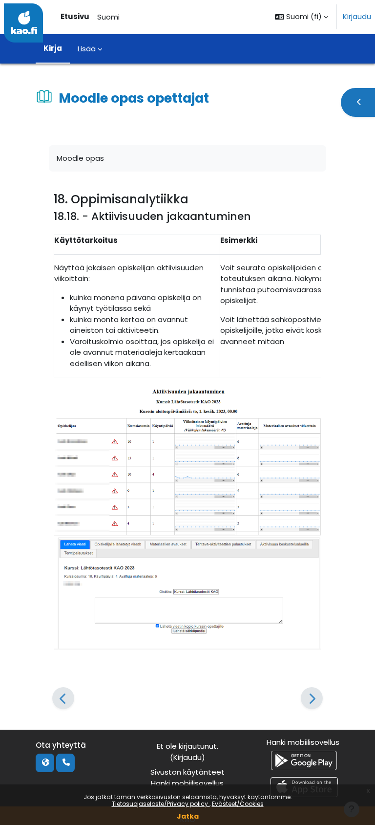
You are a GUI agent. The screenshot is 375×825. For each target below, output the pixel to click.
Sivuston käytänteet (187, 772)
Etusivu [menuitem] (75, 16)
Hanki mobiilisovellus (187, 783)
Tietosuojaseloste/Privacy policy (160, 804)
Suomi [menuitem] (108, 17)
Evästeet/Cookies (238, 804)
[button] (301, 17)
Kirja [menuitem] (52, 48)
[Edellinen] (63, 698)
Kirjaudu (357, 16)
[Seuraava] (312, 698)
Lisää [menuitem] (87, 48)
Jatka (188, 816)
